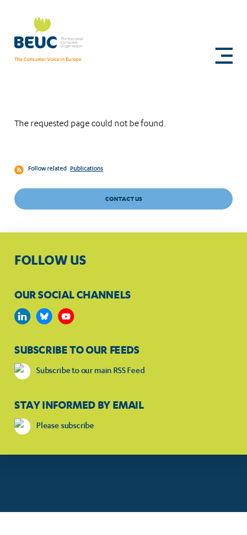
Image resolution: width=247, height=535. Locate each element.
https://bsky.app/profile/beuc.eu (44, 316)
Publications (86, 169)
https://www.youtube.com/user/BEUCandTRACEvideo (66, 316)
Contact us (123, 199)
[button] (224, 55)
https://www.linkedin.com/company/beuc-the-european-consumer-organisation (22, 316)
